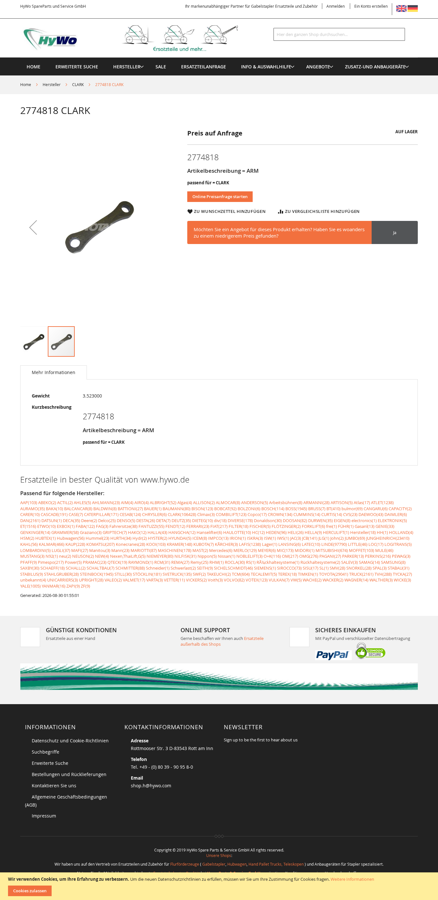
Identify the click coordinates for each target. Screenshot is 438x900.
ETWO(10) (46, 526)
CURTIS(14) (331, 514)
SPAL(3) (380, 568)
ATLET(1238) (382, 502)
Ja (394, 232)
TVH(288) (383, 574)
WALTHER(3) (381, 580)
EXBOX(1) (66, 526)
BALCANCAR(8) (78, 508)
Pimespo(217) (51, 562)
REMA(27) (180, 562)
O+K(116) (272, 556)
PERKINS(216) (378, 556)
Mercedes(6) (220, 550)
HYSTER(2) (157, 538)
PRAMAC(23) (94, 562)
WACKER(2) (333, 580)
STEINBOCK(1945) (97, 574)
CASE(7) (76, 514)
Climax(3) (206, 514)
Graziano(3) (91, 532)
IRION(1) (238, 538)
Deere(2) (89, 520)
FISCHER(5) (260, 526)
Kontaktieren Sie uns (54, 785)
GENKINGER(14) (35, 532)
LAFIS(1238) (250, 544)
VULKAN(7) (279, 580)
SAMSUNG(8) (393, 562)
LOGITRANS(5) (398, 544)
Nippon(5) (207, 556)
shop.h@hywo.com (151, 785)
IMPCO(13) (218, 538)
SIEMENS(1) (265, 568)
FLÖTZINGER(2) (286, 526)
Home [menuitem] (33, 67)
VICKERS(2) (196, 580)
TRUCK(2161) (361, 574)
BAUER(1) (153, 508)
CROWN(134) (280, 514)
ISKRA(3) (255, 538)
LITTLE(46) (357, 544)
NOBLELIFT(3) (249, 556)
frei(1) (331, 526)
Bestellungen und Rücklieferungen (69, 774)
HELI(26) (296, 532)
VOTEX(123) (257, 580)
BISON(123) (202, 508)
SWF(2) (199, 574)
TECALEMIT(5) (264, 574)
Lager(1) (269, 544)
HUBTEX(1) (45, 538)
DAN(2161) (30, 520)
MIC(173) (285, 550)
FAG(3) (102, 526)
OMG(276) (308, 556)
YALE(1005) (30, 586)
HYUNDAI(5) (179, 538)
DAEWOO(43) (370, 514)
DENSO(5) (126, 520)
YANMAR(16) (53, 586)
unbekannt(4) (33, 580)
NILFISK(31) (185, 556)
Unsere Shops (218, 855)
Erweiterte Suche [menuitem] (76, 67)
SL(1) (324, 568)
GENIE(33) (384, 526)
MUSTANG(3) (32, 556)
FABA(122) (85, 526)
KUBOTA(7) (203, 544)
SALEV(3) (349, 562)
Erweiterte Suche (50, 763)
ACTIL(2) (65, 502)
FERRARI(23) (197, 526)
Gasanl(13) (365, 526)
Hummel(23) (97, 538)
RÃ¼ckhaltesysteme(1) (278, 562)
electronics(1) (364, 520)
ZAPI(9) (73, 586)
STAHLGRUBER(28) (61, 574)
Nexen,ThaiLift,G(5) (128, 556)
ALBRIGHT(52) (163, 502)
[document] (220, 886)
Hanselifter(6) (209, 532)
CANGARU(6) (376, 508)
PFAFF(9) (28, 562)
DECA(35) (71, 520)
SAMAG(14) (369, 562)
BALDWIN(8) (105, 508)
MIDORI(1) (305, 550)
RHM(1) (216, 562)
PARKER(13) (353, 556)
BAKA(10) (54, 508)
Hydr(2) (139, 538)
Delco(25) (107, 520)
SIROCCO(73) (289, 568)
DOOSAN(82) (295, 520)
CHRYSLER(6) (154, 514)
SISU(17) (310, 568)
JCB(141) (309, 538)
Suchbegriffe (45, 752)
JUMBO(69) (355, 538)
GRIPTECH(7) (115, 532)
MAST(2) (200, 550)
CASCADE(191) (54, 514)
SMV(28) (337, 568)
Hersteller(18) (363, 532)
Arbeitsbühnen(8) (285, 502)
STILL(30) (123, 574)
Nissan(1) (226, 556)
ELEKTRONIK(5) (392, 520)
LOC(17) (375, 544)
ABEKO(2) (47, 502)
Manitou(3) (99, 550)
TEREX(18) (287, 574)
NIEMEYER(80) (160, 556)
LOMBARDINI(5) (35, 550)
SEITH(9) (205, 568)
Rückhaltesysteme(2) (320, 562)
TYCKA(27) (402, 574)
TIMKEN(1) (308, 574)
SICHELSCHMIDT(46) (233, 568)
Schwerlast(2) (183, 568)
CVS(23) (350, 514)
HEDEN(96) (276, 532)
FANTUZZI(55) (151, 526)
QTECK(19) (117, 562)
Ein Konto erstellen (371, 6)
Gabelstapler (213, 864)
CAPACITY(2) (400, 508)
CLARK (78, 84)
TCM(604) (241, 574)
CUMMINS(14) (306, 514)
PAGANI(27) (330, 556)
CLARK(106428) (182, 514)
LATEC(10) (311, 544)
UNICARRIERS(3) (62, 580)
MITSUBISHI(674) (332, 550)
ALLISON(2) (204, 502)
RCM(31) (162, 562)
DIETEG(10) (202, 520)
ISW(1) (270, 538)
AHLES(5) (82, 502)
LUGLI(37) (61, 550)
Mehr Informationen (53, 372)
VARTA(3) (154, 580)
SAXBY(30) (29, 568)
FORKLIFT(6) (313, 526)
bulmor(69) (352, 508)
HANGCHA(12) (182, 532)
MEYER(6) (267, 550)
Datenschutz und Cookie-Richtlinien (70, 741)
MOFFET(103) (361, 550)
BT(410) (333, 508)
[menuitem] (127, 66)
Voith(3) (215, 580)
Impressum (44, 816)
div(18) (220, 520)
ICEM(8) (199, 538)
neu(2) (65, 556)
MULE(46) (384, 550)
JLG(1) (323, 538)
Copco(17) (257, 514)
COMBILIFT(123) (231, 514)
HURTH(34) (120, 538)
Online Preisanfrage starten (220, 196)
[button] (33, 227)
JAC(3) (295, 538)
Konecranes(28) (130, 544)
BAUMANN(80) (176, 508)
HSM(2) (27, 538)
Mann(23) (120, 550)
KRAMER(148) (179, 544)
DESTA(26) (145, 520)
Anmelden (335, 6)
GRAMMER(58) (65, 532)
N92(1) (52, 556)
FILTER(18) (238, 526)
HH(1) (382, 532)
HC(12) (258, 532)
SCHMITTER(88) (130, 568)
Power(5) (73, 562)
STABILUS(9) (31, 574)
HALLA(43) (157, 532)
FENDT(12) (175, 526)
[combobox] (339, 34)
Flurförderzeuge (184, 864)
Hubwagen (237, 864)
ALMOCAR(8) (228, 502)
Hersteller (52, 84)
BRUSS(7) (316, 508)
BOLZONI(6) (249, 508)
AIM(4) (127, 502)
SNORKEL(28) (359, 568)
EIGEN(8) (342, 520)
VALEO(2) (113, 580)
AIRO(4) (141, 502)
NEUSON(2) (83, 556)
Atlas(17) (362, 502)
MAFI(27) (79, 550)
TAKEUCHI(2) (219, 574)
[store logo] (139, 38)
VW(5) (296, 580)
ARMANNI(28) (316, 502)
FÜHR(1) (346, 526)
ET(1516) (28, 526)
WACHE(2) (312, 580)
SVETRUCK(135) (177, 574)
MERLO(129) (245, 550)
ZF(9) (85, 586)
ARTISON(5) (342, 502)
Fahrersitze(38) (123, 526)
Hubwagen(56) (71, 538)
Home (25, 84)
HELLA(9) (313, 532)
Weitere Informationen (352, 879)
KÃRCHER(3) (226, 544)
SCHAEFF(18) (52, 568)
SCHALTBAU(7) (100, 568)
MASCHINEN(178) (174, 550)
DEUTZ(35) (181, 520)
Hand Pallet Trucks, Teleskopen (276, 864)
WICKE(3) (402, 580)
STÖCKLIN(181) (147, 574)
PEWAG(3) (401, 556)
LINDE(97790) (334, 544)
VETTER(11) (174, 580)
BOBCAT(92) (225, 508)
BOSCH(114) (272, 508)
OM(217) (290, 556)
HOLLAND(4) (401, 532)
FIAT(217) (219, 526)
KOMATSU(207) (100, 544)
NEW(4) (102, 556)
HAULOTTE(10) (237, 532)
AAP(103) (28, 502)
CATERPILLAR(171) (101, 514)
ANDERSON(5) (254, 502)
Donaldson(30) (268, 520)
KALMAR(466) (51, 544)
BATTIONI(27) (130, 508)
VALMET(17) (134, 580)
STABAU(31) (398, 568)
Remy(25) (199, 562)
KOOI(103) (156, 544)
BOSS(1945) (296, 508)
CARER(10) (30, 514)
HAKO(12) (137, 532)
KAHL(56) (29, 544)
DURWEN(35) (320, 520)
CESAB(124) (130, 514)
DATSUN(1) (51, 520)
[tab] (53, 372)
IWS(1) (283, 538)
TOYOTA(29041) (333, 574)
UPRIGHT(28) (91, 580)
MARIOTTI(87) (144, 550)
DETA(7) (163, 520)
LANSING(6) (289, 544)
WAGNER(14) (356, 580)
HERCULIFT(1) (336, 532)
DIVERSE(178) (240, 520)
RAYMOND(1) (140, 562)
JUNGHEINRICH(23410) (387, 538)
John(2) (337, 538)
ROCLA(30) (235, 562)
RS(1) (251, 562)
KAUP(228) (75, 544)
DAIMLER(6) (395, 514)
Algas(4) (184, 502)
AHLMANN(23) (106, 502)
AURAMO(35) (32, 508)
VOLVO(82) (234, 580)
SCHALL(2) (76, 568)
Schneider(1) (158, 568)
